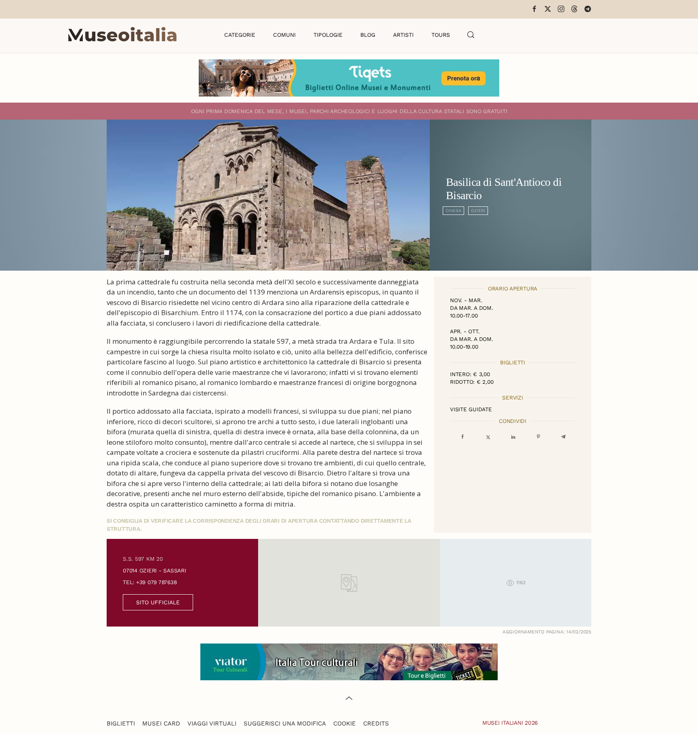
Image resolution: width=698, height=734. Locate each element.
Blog (367, 35)
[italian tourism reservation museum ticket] (349, 78)
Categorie (239, 35)
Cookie (344, 723)
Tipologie (328, 35)
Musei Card (161, 723)
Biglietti (121, 723)
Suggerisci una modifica (285, 723)
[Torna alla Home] (122, 35)
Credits (376, 723)
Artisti (403, 35)
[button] (471, 35)
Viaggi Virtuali (211, 723)
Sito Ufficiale (158, 602)
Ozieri (478, 210)
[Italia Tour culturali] (349, 661)
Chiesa (453, 210)
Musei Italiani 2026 (510, 722)
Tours (440, 35)
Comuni (284, 35)
